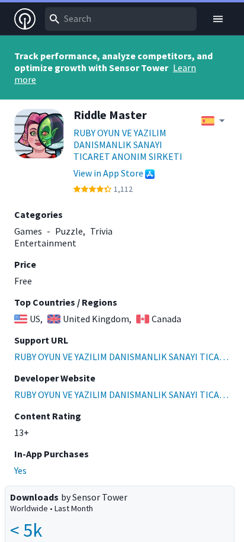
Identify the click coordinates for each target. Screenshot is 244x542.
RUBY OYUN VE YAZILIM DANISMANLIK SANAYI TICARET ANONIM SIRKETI (127, 144)
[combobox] (121, 19)
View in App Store (108, 173)
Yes (20, 470)
